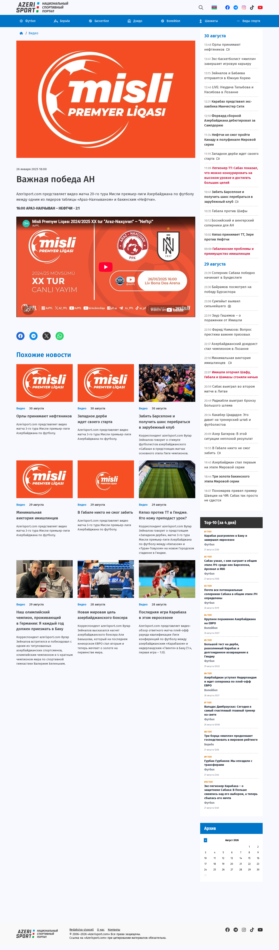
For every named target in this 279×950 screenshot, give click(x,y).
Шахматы (211, 21)
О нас (101, 929)
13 (232, 858)
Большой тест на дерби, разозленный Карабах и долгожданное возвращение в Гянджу (226, 650)
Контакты (114, 929)
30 (258, 869)
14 (241, 858)
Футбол (30, 21)
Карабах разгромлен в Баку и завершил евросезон (225, 538)
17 (205, 863)
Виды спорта (251, 21)
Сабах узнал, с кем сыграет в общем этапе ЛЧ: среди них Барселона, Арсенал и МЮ (230, 565)
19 (223, 863)
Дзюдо (137, 21)
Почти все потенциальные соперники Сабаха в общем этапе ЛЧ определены (230, 594)
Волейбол (173, 21)
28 (240, 869)
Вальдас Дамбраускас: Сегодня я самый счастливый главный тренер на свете (229, 711)
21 (241, 863)
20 (231, 863)
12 (223, 858)
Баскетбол (102, 21)
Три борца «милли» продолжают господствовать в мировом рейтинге (231, 738)
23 (258, 863)
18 (214, 863)
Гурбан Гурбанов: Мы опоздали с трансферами (228, 763)
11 (215, 858)
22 (249, 863)
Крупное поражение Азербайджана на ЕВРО (230, 621)
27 (232, 869)
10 (205, 858)
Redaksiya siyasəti (81, 929)
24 (205, 869)
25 (214, 869)
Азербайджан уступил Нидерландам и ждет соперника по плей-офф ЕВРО (230, 681)
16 (258, 858)
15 (249, 858)
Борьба (65, 21)
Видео (33, 33)
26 (223, 869)
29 (249, 869)
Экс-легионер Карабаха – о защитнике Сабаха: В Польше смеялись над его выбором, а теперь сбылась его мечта (231, 792)
